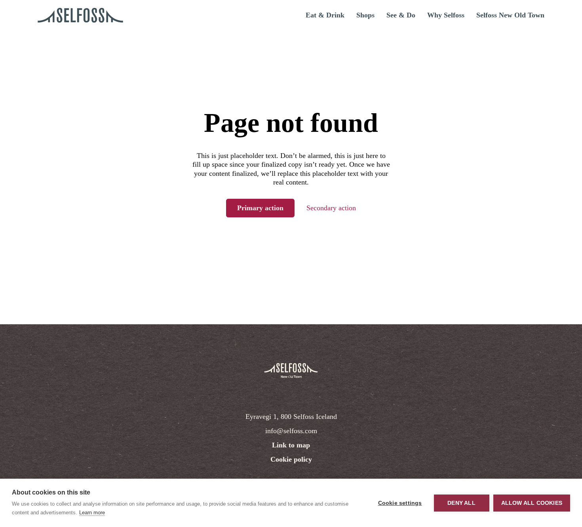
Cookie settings (400, 503)
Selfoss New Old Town (510, 15)
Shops (365, 15)
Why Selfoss (445, 15)
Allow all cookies (531, 503)
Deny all (461, 503)
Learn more (92, 513)
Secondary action (331, 208)
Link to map (291, 445)
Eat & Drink (325, 15)
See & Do (400, 15)
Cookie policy (291, 459)
